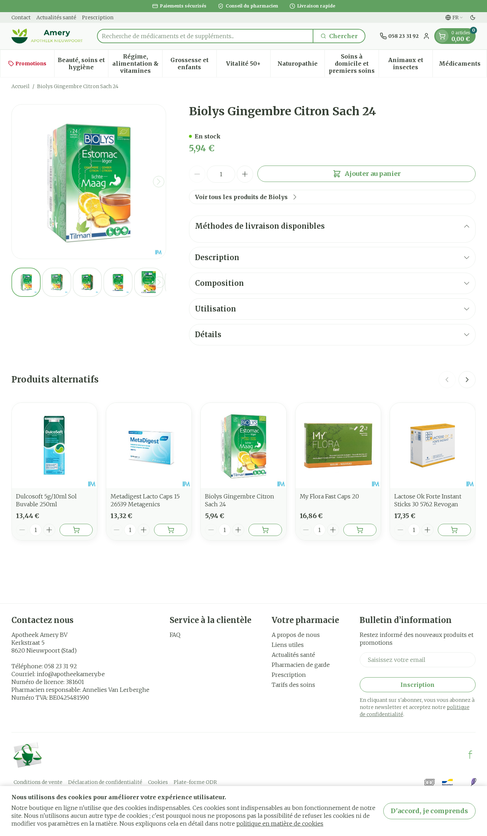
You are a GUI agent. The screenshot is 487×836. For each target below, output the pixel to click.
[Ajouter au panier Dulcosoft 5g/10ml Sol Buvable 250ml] (76, 530)
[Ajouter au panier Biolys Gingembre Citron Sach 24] (265, 530)
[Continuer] (158, 181)
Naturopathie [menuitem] (300, 65)
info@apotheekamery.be (71, 674)
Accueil (20, 86)
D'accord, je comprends (429, 811)
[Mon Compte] (426, 36)
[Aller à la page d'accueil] (47, 36)
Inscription (417, 684)
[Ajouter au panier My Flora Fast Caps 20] (359, 530)
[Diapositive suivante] (467, 379)
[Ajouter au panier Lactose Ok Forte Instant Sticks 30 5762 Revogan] (454, 530)
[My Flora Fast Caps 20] (338, 445)
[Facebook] (470, 754)
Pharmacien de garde (301, 664)
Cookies (158, 782)
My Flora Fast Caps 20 (329, 496)
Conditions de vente (38, 782)
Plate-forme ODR (195, 782)
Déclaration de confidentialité (105, 782)
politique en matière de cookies (279, 823)
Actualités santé (56, 17)
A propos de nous (296, 634)
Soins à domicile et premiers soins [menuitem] (354, 63)
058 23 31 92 (60, 666)
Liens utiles (288, 644)
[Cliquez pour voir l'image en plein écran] (89, 182)
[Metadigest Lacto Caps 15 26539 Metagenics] (148, 445)
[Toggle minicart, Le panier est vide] (442, 36)
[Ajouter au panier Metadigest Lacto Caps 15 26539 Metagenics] (170, 530)
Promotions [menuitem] (30, 63)
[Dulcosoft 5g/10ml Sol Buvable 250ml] (54, 445)
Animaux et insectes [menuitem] (410, 63)
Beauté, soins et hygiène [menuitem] (83, 63)
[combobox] (205, 36)
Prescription (97, 17)
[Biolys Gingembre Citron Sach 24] (243, 445)
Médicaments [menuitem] (463, 65)
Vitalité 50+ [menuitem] (248, 65)
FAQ (175, 634)
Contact (21, 17)
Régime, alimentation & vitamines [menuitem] (137, 63)
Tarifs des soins (293, 684)
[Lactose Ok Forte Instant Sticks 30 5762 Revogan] (432, 445)
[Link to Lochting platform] (473, 782)
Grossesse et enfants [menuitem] (193, 63)
